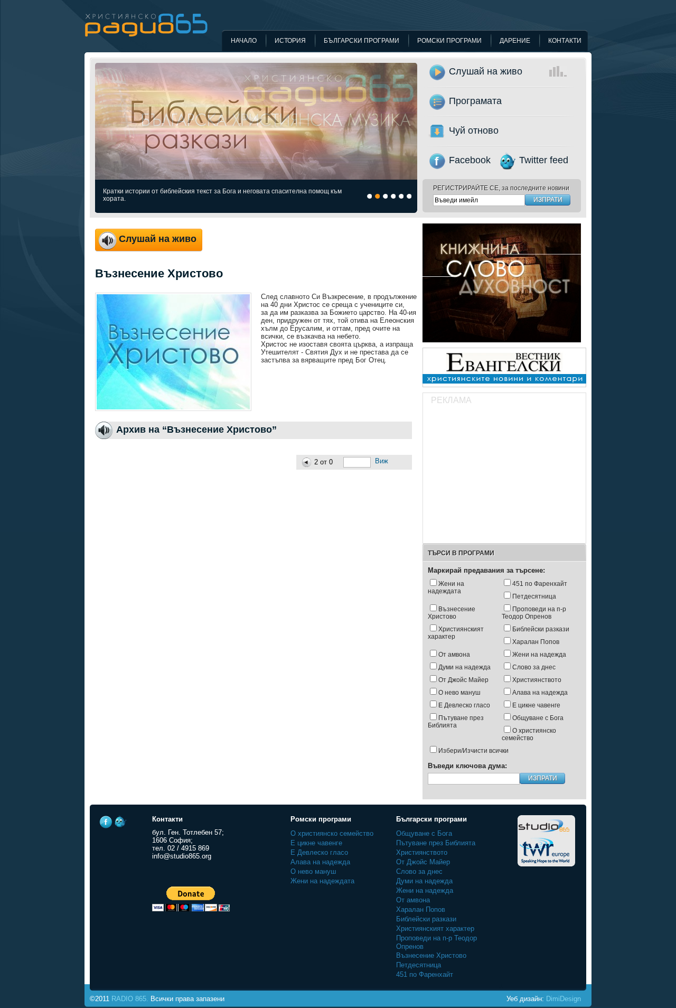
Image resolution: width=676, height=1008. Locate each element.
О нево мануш (459, 692)
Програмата (475, 101)
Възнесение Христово (451, 612)
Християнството (536, 680)
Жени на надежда (539, 654)
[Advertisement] (504, 475)
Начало (244, 40)
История (290, 40)
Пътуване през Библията (456, 721)
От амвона (454, 654)
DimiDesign (563, 999)
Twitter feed (543, 160)
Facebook (470, 160)
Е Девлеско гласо (464, 705)
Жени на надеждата (446, 587)
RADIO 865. (129, 999)
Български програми (361, 40)
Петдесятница (534, 596)
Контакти (564, 40)
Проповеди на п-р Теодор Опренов (534, 612)
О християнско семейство (529, 734)
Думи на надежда (464, 667)
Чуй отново (474, 130)
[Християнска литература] (501, 345)
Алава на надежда (540, 692)
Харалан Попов (535, 642)
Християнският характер (456, 633)
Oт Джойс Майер (463, 680)
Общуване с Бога (538, 718)
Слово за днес (534, 667)
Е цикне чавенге (536, 705)
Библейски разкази (540, 629)
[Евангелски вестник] (504, 390)
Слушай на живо (485, 71)
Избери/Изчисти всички (473, 750)
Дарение (515, 40)
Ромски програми (449, 40)
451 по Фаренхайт (539, 583)
